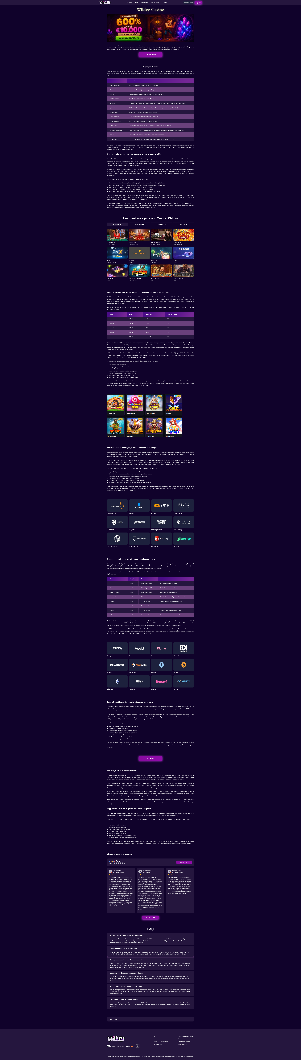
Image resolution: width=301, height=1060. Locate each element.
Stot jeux (182, 224)
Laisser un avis (184, 862)
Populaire (116, 224)
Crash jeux (160, 224)
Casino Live (138, 224)
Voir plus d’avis (150, 917)
